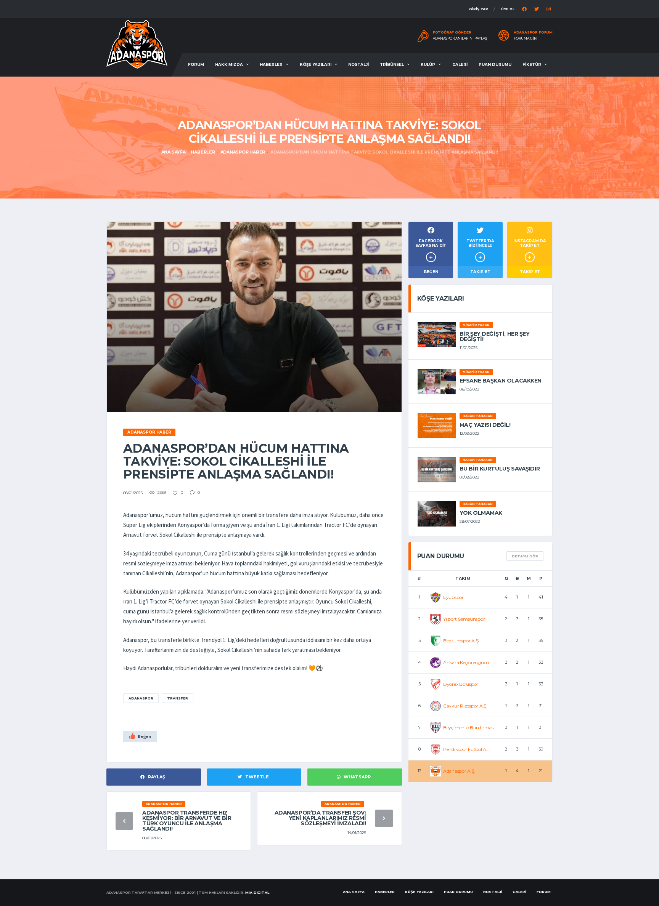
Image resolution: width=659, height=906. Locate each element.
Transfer (177, 698)
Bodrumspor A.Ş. (461, 640)
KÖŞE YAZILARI (315, 64)
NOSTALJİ (358, 64)
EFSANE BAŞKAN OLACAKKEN (501, 380)
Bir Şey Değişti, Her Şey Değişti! (495, 336)
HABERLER (271, 64)
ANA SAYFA (354, 892)
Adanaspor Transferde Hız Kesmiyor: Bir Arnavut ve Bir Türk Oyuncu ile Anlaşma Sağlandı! (186, 820)
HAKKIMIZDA (229, 64)
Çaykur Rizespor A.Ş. (465, 706)
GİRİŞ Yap (478, 9)
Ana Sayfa (173, 152)
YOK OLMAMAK (481, 512)
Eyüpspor (453, 597)
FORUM (196, 64)
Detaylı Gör (525, 556)
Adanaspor (141, 698)
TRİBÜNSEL (392, 64)
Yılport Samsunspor (464, 619)
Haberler (203, 152)
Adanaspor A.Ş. (459, 771)
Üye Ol (507, 9)
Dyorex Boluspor (460, 684)
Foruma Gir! (525, 38)
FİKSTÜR (531, 64)
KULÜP (428, 64)
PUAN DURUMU (495, 64)
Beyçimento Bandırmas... (470, 727)
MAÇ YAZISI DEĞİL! (485, 424)
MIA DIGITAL (257, 892)
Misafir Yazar (476, 325)
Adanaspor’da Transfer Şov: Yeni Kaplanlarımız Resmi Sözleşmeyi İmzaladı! (320, 818)
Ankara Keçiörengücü (466, 662)
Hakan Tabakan (478, 416)
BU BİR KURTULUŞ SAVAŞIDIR (500, 468)
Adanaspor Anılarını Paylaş (460, 38)
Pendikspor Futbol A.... (466, 749)
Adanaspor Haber (242, 152)
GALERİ (460, 64)
